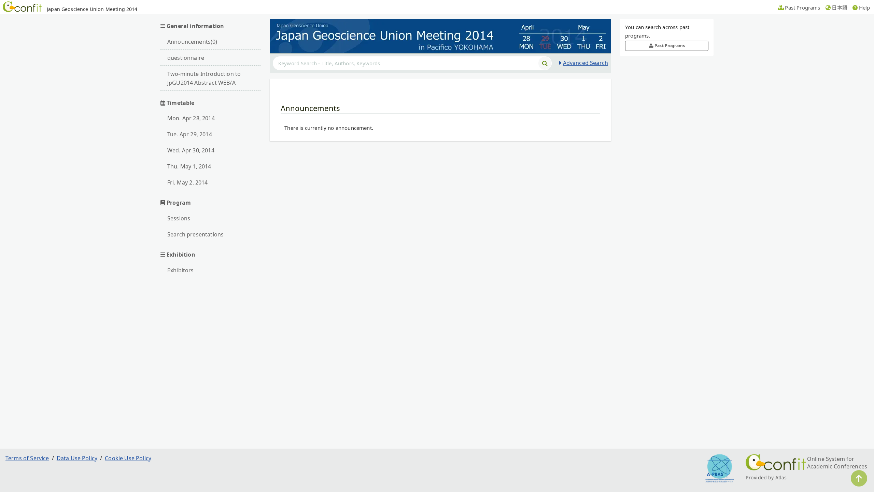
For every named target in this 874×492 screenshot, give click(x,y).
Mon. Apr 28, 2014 (191, 118)
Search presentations (195, 234)
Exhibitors (180, 270)
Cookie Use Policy (128, 458)
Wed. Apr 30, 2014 (190, 150)
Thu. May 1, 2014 (189, 166)
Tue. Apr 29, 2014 (189, 134)
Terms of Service (27, 458)
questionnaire (185, 58)
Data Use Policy (77, 458)
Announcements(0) (192, 41)
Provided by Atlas (766, 477)
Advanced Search (585, 63)
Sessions (178, 218)
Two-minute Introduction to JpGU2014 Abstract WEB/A (204, 78)
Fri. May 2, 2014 (187, 182)
